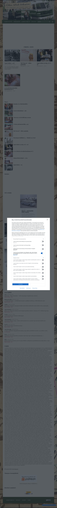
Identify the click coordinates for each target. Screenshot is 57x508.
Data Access (28, 288)
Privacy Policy (34, 288)
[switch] (42, 241)
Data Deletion (22, 288)
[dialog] (28, 254)
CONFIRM (20, 284)
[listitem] (28, 239)
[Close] (48, 220)
